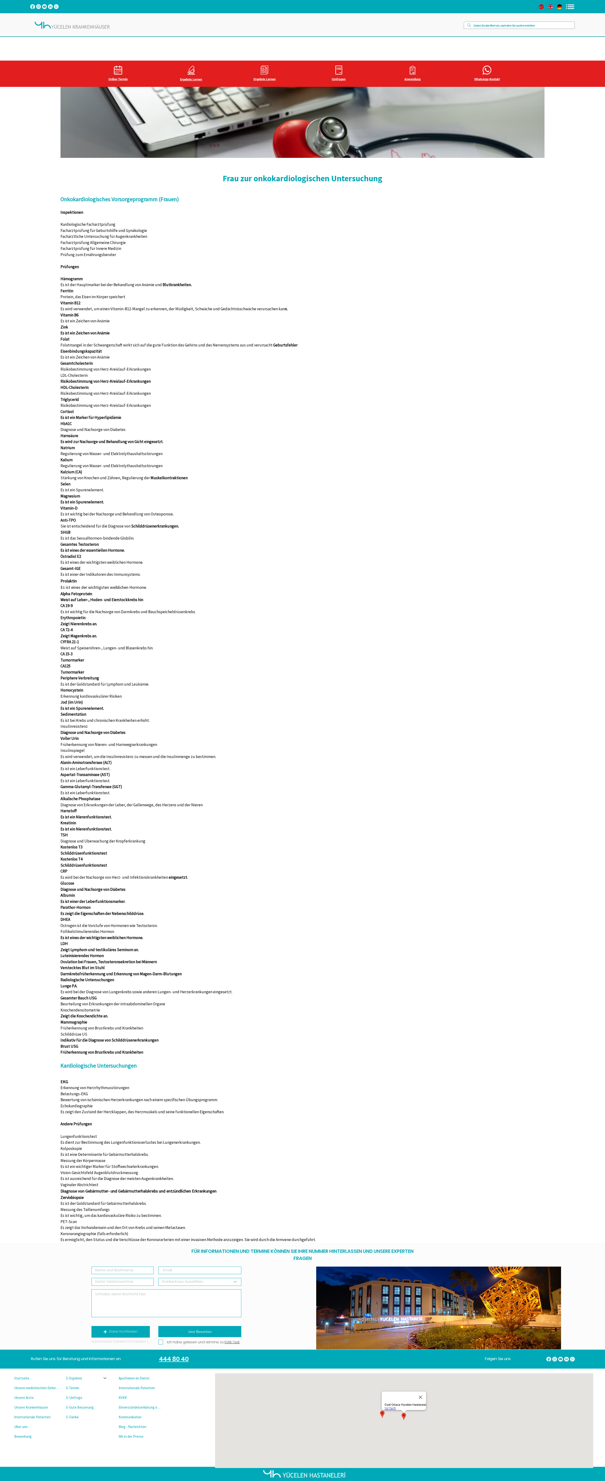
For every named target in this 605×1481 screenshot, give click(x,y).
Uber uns (21, 1426)
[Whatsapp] (56, 6)
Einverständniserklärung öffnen (141, 1407)
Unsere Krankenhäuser (31, 1407)
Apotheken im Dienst (134, 1378)
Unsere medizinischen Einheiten (36, 1388)
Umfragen (339, 79)
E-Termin (72, 1388)
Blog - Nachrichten (132, 1426)
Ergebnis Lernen (191, 79)
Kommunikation (130, 1417)
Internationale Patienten (32, 1417)
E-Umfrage (74, 1397)
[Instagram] (38, 6)
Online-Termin (118, 79)
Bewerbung (23, 1436)
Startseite (21, 1378)
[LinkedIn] (50, 6)
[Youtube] (44, 6)
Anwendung (412, 79)
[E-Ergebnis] (105, 1378)
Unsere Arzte (24, 1397)
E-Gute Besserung (80, 1407)
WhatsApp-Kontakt (487, 79)
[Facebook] (32, 6)
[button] (120, 1332)
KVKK (123, 1397)
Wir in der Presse (131, 1436)
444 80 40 (174, 1359)
